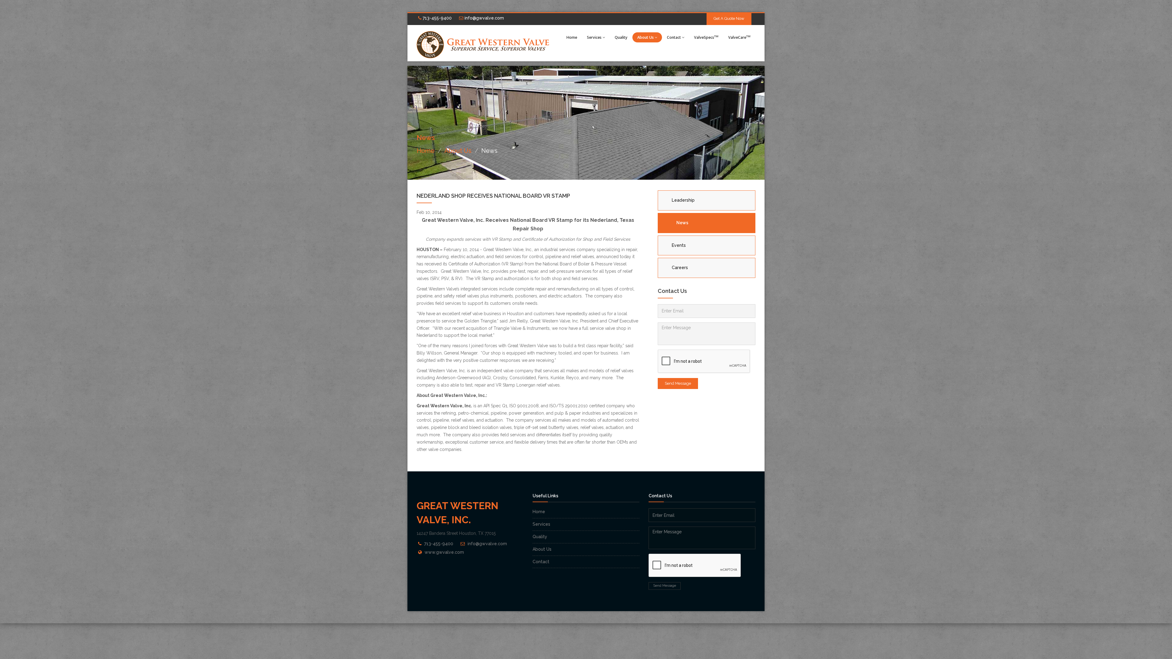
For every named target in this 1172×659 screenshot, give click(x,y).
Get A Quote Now (729, 18)
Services (594, 37)
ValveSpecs (706, 37)
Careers (680, 267)
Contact (674, 37)
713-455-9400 (436, 18)
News (682, 222)
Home (571, 37)
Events (679, 245)
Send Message (678, 383)
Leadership (683, 200)
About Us (645, 37)
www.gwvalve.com (444, 552)
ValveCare (739, 37)
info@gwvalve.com (483, 18)
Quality (621, 37)
